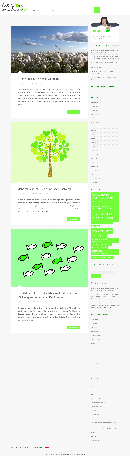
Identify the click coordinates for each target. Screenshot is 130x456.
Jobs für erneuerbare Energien (99, 395)
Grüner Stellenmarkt (96, 406)
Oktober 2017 (94, 118)
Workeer (93, 347)
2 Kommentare (38, 83)
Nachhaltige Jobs (95, 440)
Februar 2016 (94, 162)
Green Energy (96, 223)
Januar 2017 (94, 138)
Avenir (92, 351)
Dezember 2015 (95, 170)
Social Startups (95, 319)
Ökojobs (93, 418)
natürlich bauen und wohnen (101, 244)
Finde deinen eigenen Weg (103, 216)
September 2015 (95, 178)
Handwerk (96, 226)
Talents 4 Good (95, 367)
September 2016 (95, 150)
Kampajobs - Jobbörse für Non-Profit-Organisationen (104, 429)
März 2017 (94, 134)
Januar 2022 (94, 102)
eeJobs (93, 391)
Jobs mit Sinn (102, 230)
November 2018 (95, 106)
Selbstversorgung (99, 247)
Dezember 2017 (95, 110)
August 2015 (94, 182)
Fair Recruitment (95, 335)
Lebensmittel (99, 236)
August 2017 (94, 126)
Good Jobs (94, 327)
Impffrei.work (94, 331)
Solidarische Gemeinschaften (100, 252)
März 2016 (94, 158)
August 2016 (94, 154)
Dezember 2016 (95, 142)
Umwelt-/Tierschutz (102, 257)
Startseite (38, 10)
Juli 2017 (93, 130)
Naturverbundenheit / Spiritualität (100, 240)
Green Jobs (94, 410)
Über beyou (50, 10)
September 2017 (95, 122)
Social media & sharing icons (55, 454)
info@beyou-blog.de (102, 38)
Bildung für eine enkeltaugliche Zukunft (105, 207)
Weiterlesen (73, 112)
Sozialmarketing (95, 371)
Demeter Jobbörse (96, 414)
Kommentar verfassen (40, 193)
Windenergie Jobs (95, 387)
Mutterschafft (94, 359)
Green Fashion (108, 223)
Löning (93, 343)
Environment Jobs (95, 379)
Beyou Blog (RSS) (101, 283)
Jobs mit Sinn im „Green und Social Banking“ (44, 189)
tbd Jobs (93, 355)
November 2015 (95, 174)
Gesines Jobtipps (95, 339)
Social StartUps (95, 323)
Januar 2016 (94, 166)
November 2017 (95, 114)
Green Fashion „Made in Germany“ (39, 78)
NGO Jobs (93, 375)
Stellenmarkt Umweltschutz (98, 402)
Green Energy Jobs (96, 363)
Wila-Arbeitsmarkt (95, 399)
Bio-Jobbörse (94, 433)
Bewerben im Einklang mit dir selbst (103, 198)
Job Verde (93, 437)
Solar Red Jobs (95, 383)
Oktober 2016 (94, 146)
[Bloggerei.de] (45, 447)
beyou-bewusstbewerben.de (103, 36)
